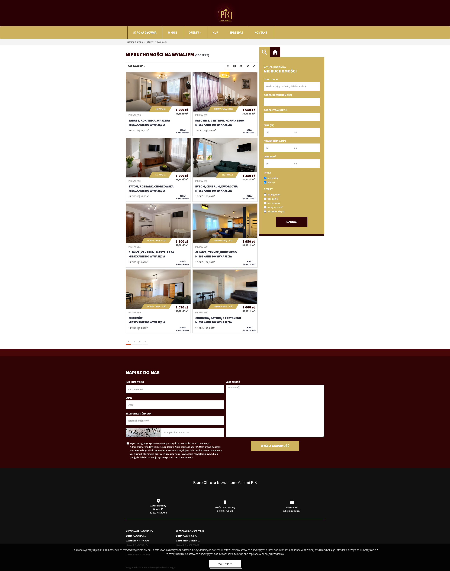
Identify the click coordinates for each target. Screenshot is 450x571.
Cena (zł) (269, 125)
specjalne (273, 198)
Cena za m (270, 156)
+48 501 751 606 (225, 510)
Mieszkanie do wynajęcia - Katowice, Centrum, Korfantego (225, 104)
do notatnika (182, 131)
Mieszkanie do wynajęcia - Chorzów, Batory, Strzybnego (225, 301)
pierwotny (273, 178)
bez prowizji (274, 203)
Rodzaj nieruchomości (278, 95)
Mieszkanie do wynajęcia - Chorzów (158, 301)
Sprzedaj (236, 32)
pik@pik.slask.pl (291, 510)
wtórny (271, 182)
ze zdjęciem (274, 194)
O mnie (172, 32)
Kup (215, 32)
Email (129, 397)
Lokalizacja (271, 79)
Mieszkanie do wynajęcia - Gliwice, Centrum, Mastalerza (158, 235)
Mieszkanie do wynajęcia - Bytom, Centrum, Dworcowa (225, 170)
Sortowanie (136, 66)
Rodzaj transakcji (275, 110)
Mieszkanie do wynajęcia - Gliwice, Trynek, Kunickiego (225, 235)
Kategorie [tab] (275, 52)
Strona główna (144, 32)
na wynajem (139, 531)
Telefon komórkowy (139, 413)
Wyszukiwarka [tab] (264, 52)
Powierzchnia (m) (275, 140)
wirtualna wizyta (276, 211)
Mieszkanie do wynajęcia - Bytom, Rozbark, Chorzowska (158, 170)
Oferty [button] (194, 32)
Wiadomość (233, 382)
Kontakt (261, 32)
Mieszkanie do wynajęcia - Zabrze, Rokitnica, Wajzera (158, 104)
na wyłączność (275, 207)
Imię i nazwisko (135, 382)
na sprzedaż (190, 531)
